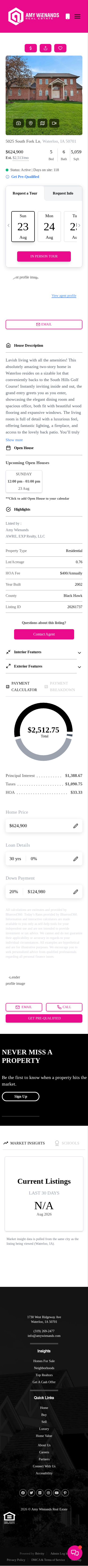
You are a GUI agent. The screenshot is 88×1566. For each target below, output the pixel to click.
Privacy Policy (16, 1560)
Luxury (44, 1429)
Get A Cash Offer (44, 1382)
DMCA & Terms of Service (48, 1560)
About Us (44, 1445)
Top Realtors (44, 1375)
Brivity (39, 1553)
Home (44, 1408)
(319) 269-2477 (67, 16)
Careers (44, 1452)
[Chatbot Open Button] (74, 1552)
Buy (44, 1415)
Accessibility (44, 1473)
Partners (44, 1459)
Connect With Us (44, 1466)
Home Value (44, 1436)
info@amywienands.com (44, 1336)
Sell (44, 1422)
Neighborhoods (44, 1368)
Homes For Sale (44, 1361)
